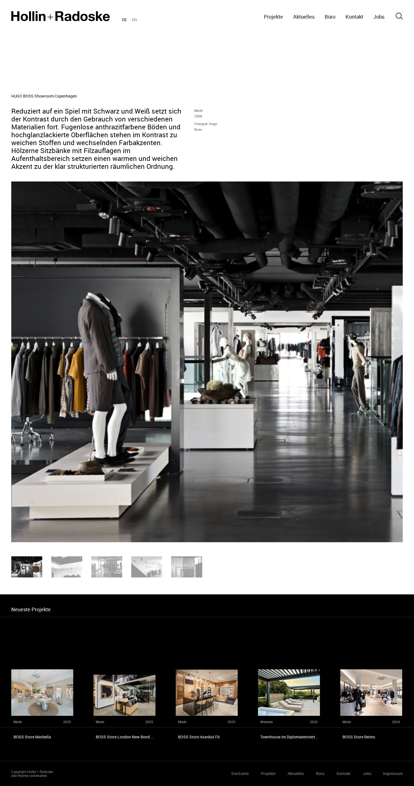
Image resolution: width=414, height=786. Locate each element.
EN (134, 19)
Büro (330, 16)
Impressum (393, 773)
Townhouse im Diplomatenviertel (289, 736)
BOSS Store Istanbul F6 (199, 736)
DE (124, 19)
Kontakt (354, 16)
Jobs (378, 16)
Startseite (60, 16)
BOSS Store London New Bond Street (128, 736)
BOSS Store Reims (358, 736)
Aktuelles (304, 16)
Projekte (273, 16)
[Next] (310, 361)
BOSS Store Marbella (32, 736)
